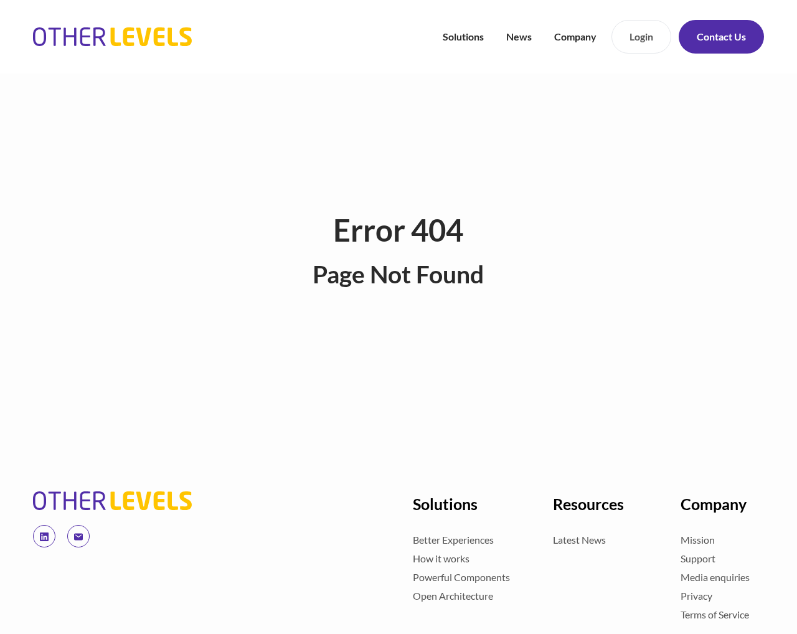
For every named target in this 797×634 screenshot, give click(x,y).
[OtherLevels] (112, 500)
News (519, 36)
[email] (78, 536)
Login (641, 36)
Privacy (696, 596)
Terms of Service (715, 614)
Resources (588, 503)
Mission (698, 540)
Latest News (579, 540)
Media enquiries (715, 577)
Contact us (721, 36)
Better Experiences (453, 540)
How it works (441, 558)
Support (698, 558)
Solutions (463, 36)
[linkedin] (44, 536)
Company (575, 36)
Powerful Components (461, 577)
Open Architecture (453, 596)
